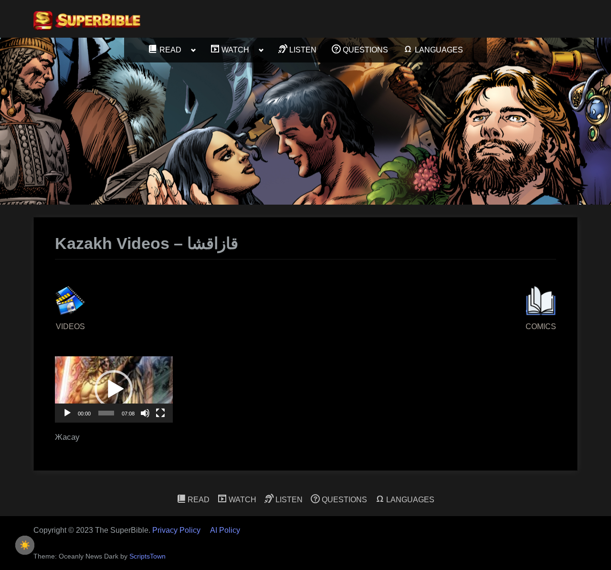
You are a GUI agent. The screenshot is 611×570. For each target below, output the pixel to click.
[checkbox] (24, 545)
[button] (114, 389)
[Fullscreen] (160, 413)
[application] (114, 389)
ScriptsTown (147, 556)
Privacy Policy (176, 530)
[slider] (106, 413)
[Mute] (145, 413)
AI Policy (225, 530)
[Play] (67, 413)
